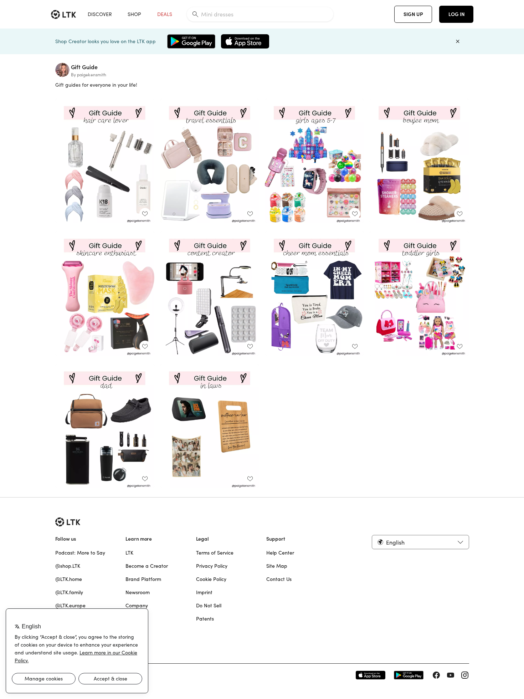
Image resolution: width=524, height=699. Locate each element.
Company (136, 605)
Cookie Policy (211, 579)
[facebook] (436, 675)
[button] (420, 542)
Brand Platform (143, 579)
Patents (205, 619)
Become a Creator (146, 566)
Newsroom (137, 592)
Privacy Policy (211, 566)
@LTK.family (69, 592)
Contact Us (279, 579)
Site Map (276, 566)
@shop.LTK (67, 566)
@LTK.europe (70, 605)
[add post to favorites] (145, 213)
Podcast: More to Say (80, 553)
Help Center (280, 553)
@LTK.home (68, 579)
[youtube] (450, 675)
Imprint (204, 592)
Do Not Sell (208, 605)
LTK (129, 553)
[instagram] (465, 675)
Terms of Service (214, 553)
